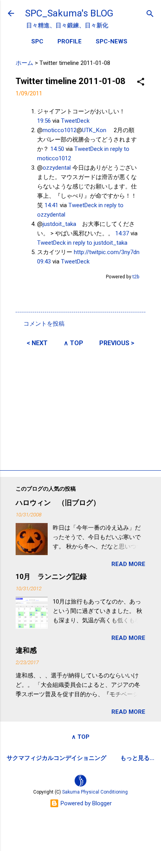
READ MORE (128, 564)
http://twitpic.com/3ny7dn (107, 252)
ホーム (24, 62)
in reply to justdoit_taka (97, 242)
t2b (136, 276)
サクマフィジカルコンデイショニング (56, 757)
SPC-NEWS (111, 41)
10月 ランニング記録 (51, 576)
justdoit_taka (59, 224)
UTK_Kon (94, 130)
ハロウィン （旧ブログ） (58, 502)
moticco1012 (60, 130)
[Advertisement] (80, 407)
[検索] (150, 14)
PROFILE (69, 41)
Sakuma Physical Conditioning (95, 792)
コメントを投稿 (43, 323)
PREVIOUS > (116, 343)
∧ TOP (73, 343)
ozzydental (57, 167)
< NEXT (37, 343)
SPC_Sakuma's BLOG (69, 13)
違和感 (26, 650)
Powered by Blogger (85, 803)
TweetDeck (75, 120)
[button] (140, 82)
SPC (37, 41)
